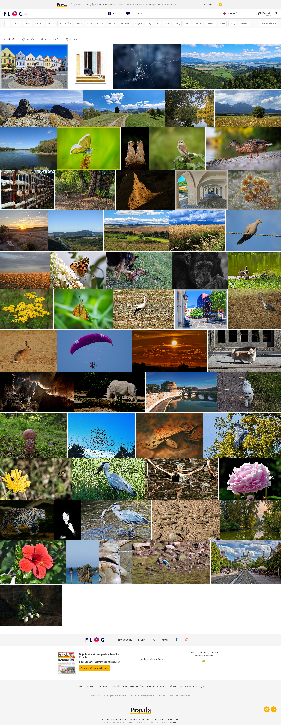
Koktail (111, 4)
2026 (89, 23)
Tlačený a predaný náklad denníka (127, 686)
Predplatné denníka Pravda (94, 668)
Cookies (161, 695)
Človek (17, 23)
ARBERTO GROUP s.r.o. (168, 719)
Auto (105, 4)
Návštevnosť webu (156, 686)
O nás (79, 686)
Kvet (187, 23)
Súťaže (172, 686)
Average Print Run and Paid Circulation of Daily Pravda (129, 695)
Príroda (100, 23)
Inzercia (103, 686)
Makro (79, 23)
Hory (149, 23)
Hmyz (222, 23)
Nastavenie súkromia (180, 695)
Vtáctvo (244, 23)
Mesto (51, 23)
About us (95, 695)
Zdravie (119, 4)
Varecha (134, 4)
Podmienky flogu (124, 639)
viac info (173, 722)
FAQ (153, 639)
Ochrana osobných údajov (192, 686)
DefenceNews (170, 4)
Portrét (38, 23)
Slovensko (125, 23)
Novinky (141, 639)
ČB (7, 23)
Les (158, 23)
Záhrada (143, 4)
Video (160, 4)
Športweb (96, 4)
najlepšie (11, 39)
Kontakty (91, 686)
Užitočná (152, 4)
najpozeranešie (52, 39)
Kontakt (165, 639)
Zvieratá (210, 23)
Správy (88, 4)
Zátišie (198, 23)
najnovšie (30, 39)
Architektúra (65, 23)
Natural (111, 23)
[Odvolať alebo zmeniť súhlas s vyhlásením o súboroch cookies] (267, 709)
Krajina (138, 23)
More (167, 23)
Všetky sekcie (211, 4)
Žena (126, 4)
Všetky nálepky (269, 23)
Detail (27, 23)
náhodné (73, 39)
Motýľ (233, 23)
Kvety (177, 23)
